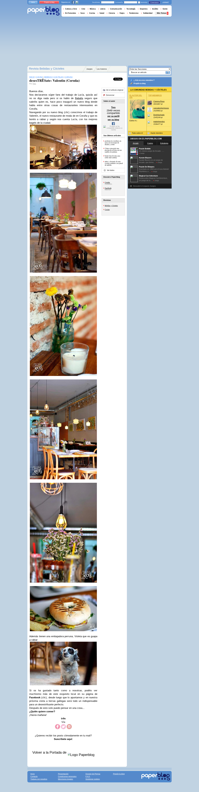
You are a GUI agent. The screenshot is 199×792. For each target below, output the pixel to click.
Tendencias (134, 13)
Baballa (79, 98)
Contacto (34, 777)
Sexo (82, 13)
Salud (102, 13)
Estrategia (164, 143)
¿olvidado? (165, 2)
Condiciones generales (67, 777)
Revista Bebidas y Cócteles (46, 68)
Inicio (33, 2)
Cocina (107, 209)
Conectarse (154, 2)
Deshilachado (158, 115)
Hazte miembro (157, 133)
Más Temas (161, 13)
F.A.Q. (88, 777)
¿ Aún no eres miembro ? (144, 80)
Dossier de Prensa (93, 774)
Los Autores (102, 69)
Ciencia (112, 13)
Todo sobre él (137, 133)
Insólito (155, 9)
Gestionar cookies (93, 779)
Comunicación (116, 9)
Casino (150, 143)
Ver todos (110, 170)
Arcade (136, 143)
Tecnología (130, 9)
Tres (34, 84)
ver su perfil (113, 116)
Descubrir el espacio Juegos (144, 186)
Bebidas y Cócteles (111, 205)
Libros (102, 9)
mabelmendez (159, 122)
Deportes (144, 9)
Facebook (108, 188)
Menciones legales (65, 779)
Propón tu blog (140, 83)
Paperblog (43, 11)
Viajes (122, 13)
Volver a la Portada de (49, 752)
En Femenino (70, 13)
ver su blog (113, 119)
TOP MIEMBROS (155, 95)
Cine (83, 9)
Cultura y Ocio (71, 9)
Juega (142, 153)
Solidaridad (147, 13)
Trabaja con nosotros (38, 779)
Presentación (63, 774)
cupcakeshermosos (161, 108)
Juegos (89, 69)
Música (93, 9)
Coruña (107, 182)
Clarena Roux (158, 101)
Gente (165, 9)
